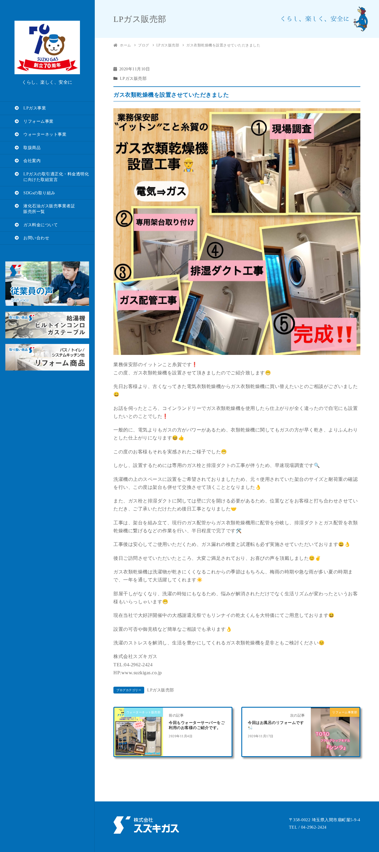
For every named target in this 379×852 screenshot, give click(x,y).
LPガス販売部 (133, 78)
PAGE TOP (365, 822)
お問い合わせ (34, 238)
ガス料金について (38, 225)
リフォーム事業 (36, 121)
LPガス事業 (32, 108)
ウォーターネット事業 (43, 134)
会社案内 (30, 161)
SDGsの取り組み (37, 193)
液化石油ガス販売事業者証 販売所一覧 (45, 209)
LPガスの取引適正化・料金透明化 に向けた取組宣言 (52, 177)
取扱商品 (30, 147)
